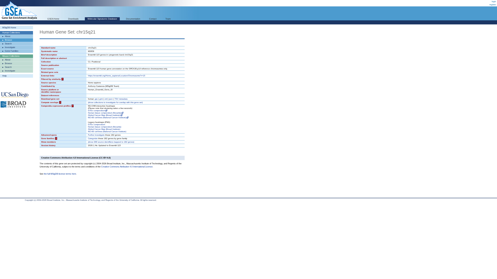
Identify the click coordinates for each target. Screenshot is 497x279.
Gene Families (11, 51)
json (111, 99)
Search (8, 43)
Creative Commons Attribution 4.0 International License (127, 166)
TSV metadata (121, 99)
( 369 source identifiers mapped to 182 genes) (111, 142)
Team (168, 19)
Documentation (133, 19)
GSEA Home (53, 19)
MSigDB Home (9, 27)
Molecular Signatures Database (102, 19)
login (494, 1)
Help (4, 76)
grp (96, 99)
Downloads (73, 19)
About (7, 36)
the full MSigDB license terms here (60, 174)
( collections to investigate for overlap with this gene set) (115, 102)
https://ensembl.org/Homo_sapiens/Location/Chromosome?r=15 (116, 76)
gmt (101, 99)
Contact (152, 19)
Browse (8, 40)
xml (105, 99)
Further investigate (96, 135)
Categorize (93, 138)
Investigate (10, 47)
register (492, 4)
